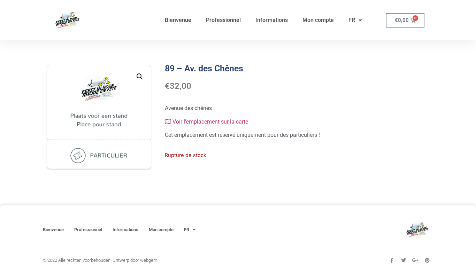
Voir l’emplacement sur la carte (209, 121)
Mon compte (318, 20)
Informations (271, 20)
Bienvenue (178, 20)
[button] (139, 76)
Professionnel (223, 20)
